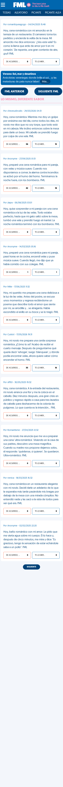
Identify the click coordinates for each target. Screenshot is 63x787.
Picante (36, 13)
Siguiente (31, 567)
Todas (7, 13)
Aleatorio (21, 13)
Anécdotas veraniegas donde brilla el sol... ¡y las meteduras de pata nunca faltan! (30, 78)
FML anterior (14, 91)
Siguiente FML (48, 91)
